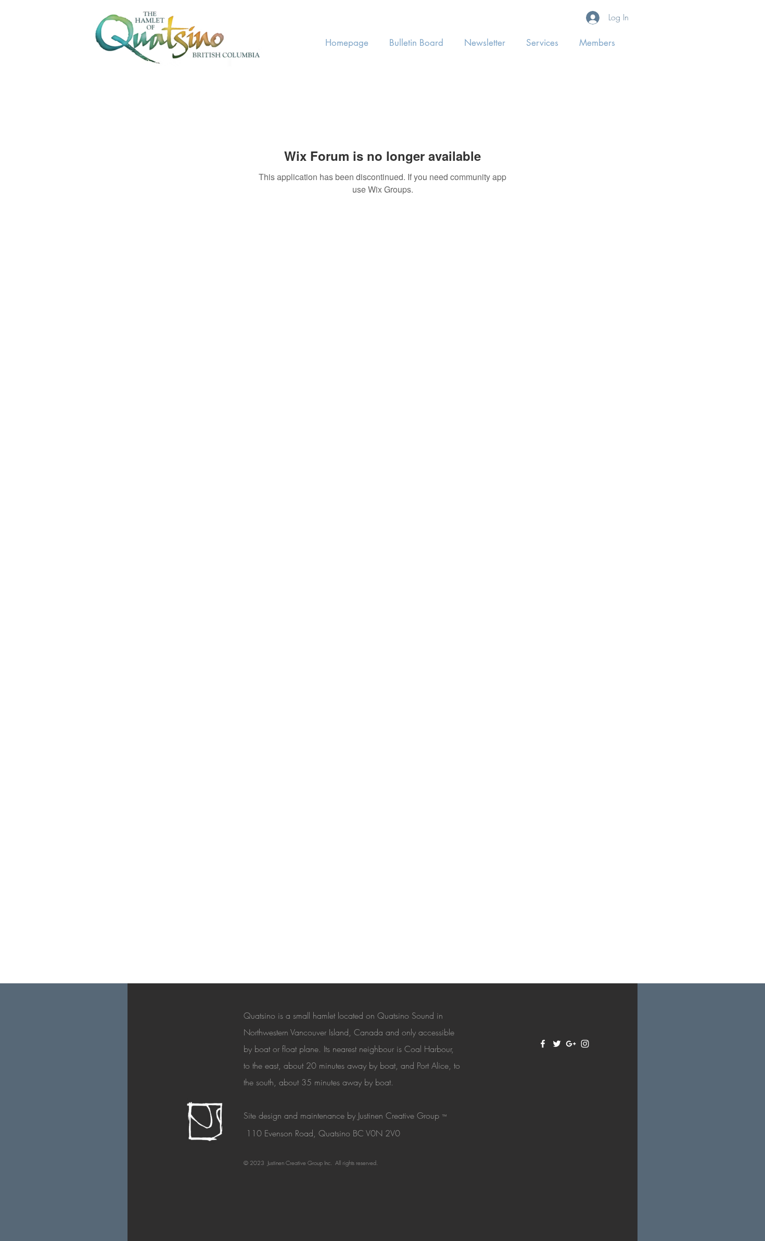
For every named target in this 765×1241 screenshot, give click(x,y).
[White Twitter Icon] (557, 1044)
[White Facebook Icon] (543, 1044)
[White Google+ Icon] (571, 1044)
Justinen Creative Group (398, 1115)
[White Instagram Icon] (585, 1044)
